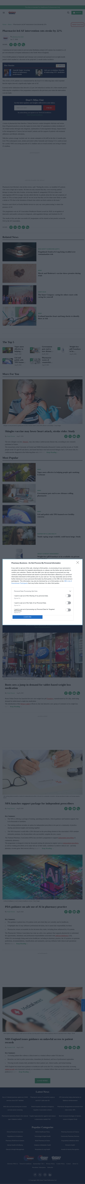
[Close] (78, 563)
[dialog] (42, 592)
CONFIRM (27, 617)
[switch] (68, 595)
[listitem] (42, 591)
